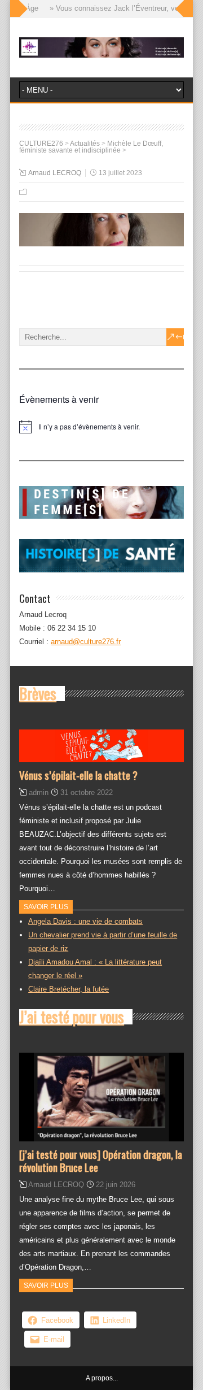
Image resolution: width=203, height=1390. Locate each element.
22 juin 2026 (115, 1184)
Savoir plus (46, 907)
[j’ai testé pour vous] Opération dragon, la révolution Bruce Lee (100, 1160)
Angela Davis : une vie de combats (85, 921)
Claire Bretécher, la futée (68, 989)
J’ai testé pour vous (71, 1016)
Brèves (37, 693)
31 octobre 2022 (86, 792)
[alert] (101, 426)
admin (38, 792)
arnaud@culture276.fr (86, 641)
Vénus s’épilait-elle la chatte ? (78, 775)
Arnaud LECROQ (54, 173)
